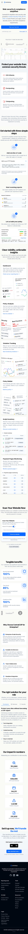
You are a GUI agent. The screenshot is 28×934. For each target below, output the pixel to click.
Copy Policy (23, 238)
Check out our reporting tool (10, 274)
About (16, 907)
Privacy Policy (4, 914)
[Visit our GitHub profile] (11, 876)
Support (17, 901)
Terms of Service (5, 916)
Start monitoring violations (10, 351)
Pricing (16, 905)
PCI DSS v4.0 (4, 899)
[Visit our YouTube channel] (17, 876)
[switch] (14, 526)
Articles (17, 903)
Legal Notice (4, 923)
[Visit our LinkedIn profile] (14, 876)
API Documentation (19, 897)
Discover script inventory (9, 429)
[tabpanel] (14, 725)
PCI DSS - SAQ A (5, 918)
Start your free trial (14, 27)
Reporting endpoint (5, 883)
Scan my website (7, 313)
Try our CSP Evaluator (14, 546)
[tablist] (14, 705)
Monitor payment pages (9, 469)
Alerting (3, 889)
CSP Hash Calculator (20, 887)
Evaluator (17, 883)
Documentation (18, 899)
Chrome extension (19, 891)
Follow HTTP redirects (7, 526)
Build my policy (7, 389)
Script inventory (5, 885)
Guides (14, 931)
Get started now (13, 851)
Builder (2, 887)
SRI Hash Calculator (19, 889)
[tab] (5, 705)
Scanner (17, 885)
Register (24, 2)
